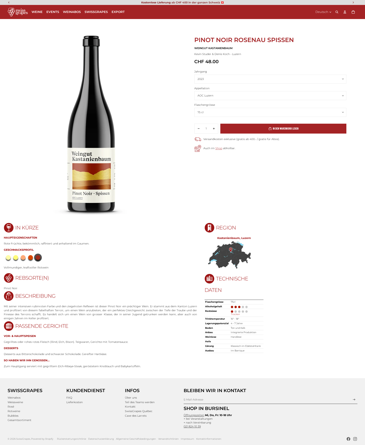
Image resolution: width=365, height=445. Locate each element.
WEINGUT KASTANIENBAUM (213, 48)
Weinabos (14, 397)
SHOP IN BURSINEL (206, 408)
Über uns (131, 397)
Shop (218, 148)
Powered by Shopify (42, 438)
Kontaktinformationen (208, 438)
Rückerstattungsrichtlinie (71, 438)
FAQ (69, 397)
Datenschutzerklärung (101, 438)
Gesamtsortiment (19, 420)
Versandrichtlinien (168, 438)
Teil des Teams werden (140, 402)
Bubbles (13, 415)
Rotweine (14, 411)
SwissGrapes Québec (138, 411)
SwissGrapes (23, 438)
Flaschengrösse (204, 105)
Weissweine (15, 402)
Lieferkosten (74, 402)
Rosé (11, 406)
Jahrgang (200, 71)
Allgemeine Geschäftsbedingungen (136, 438)
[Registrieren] (354, 399)
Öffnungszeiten (194, 415)
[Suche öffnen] (337, 12)
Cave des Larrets (136, 415)
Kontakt (130, 406)
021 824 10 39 (192, 426)
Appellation (201, 88)
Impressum (187, 438)
